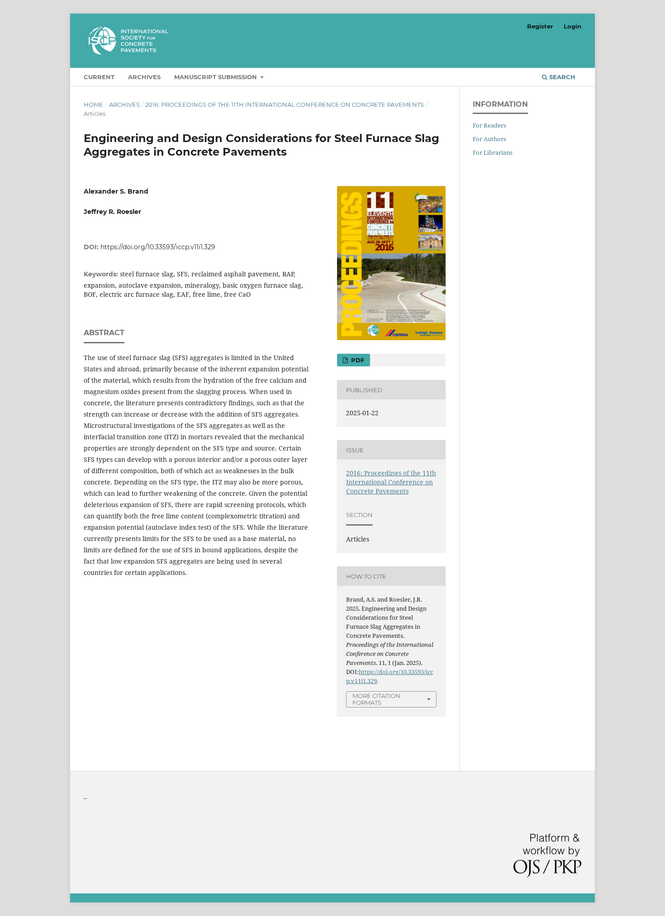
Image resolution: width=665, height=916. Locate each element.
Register (540, 26)
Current (99, 77)
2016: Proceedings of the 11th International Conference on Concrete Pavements (284, 104)
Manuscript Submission (216, 77)
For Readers (489, 125)
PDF (356, 360)
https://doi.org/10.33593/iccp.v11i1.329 (157, 247)
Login (572, 26)
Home (93, 104)
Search (561, 77)
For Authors (489, 139)
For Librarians (493, 152)
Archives (144, 77)
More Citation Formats (376, 699)
